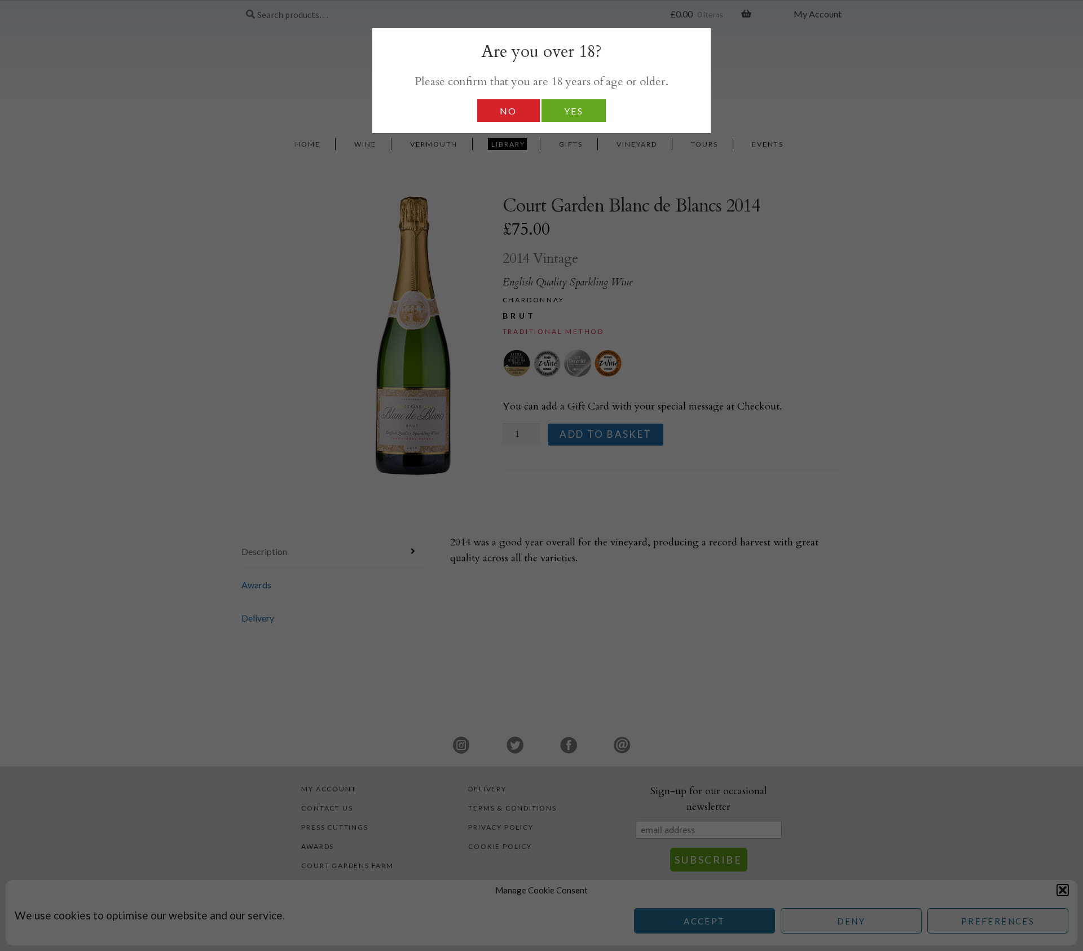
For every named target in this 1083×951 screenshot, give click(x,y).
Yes (573, 110)
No (508, 110)
